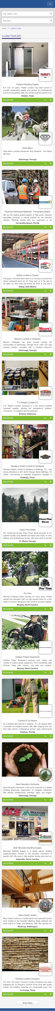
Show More (27, 1002)
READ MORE (8, 100)
